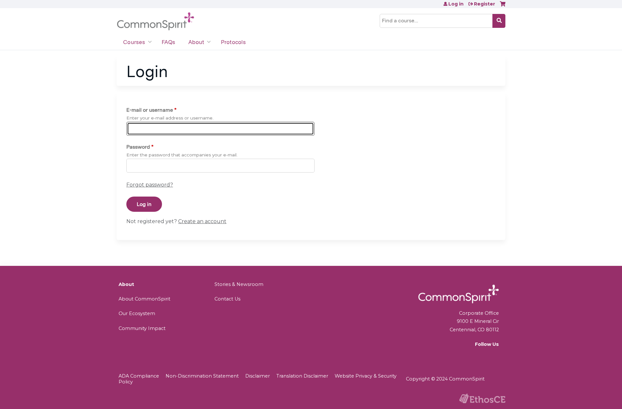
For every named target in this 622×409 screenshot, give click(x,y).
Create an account (202, 221)
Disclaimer (257, 376)
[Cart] (502, 6)
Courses (134, 42)
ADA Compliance (139, 376)
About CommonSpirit (144, 299)
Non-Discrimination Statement (202, 376)
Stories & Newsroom (238, 284)
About (196, 42)
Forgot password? (149, 185)
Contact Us (227, 299)
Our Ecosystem (137, 313)
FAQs (168, 42)
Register (484, 4)
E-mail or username (149, 110)
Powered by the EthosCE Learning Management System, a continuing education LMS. (482, 398)
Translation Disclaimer (302, 376)
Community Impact (142, 328)
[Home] (155, 21)
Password (138, 147)
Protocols (233, 42)
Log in (456, 4)
